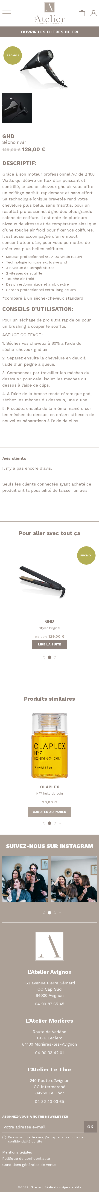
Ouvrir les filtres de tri (49, 31)
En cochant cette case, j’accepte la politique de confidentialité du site (45, 1139)
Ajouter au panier (49, 812)
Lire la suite (49, 644)
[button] (44, 657)
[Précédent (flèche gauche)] (1, 1200)
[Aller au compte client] (93, 13)
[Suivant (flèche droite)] (5, 1200)
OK (90, 1126)
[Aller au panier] (82, 13)
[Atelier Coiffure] (49, 13)
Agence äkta (71, 1187)
